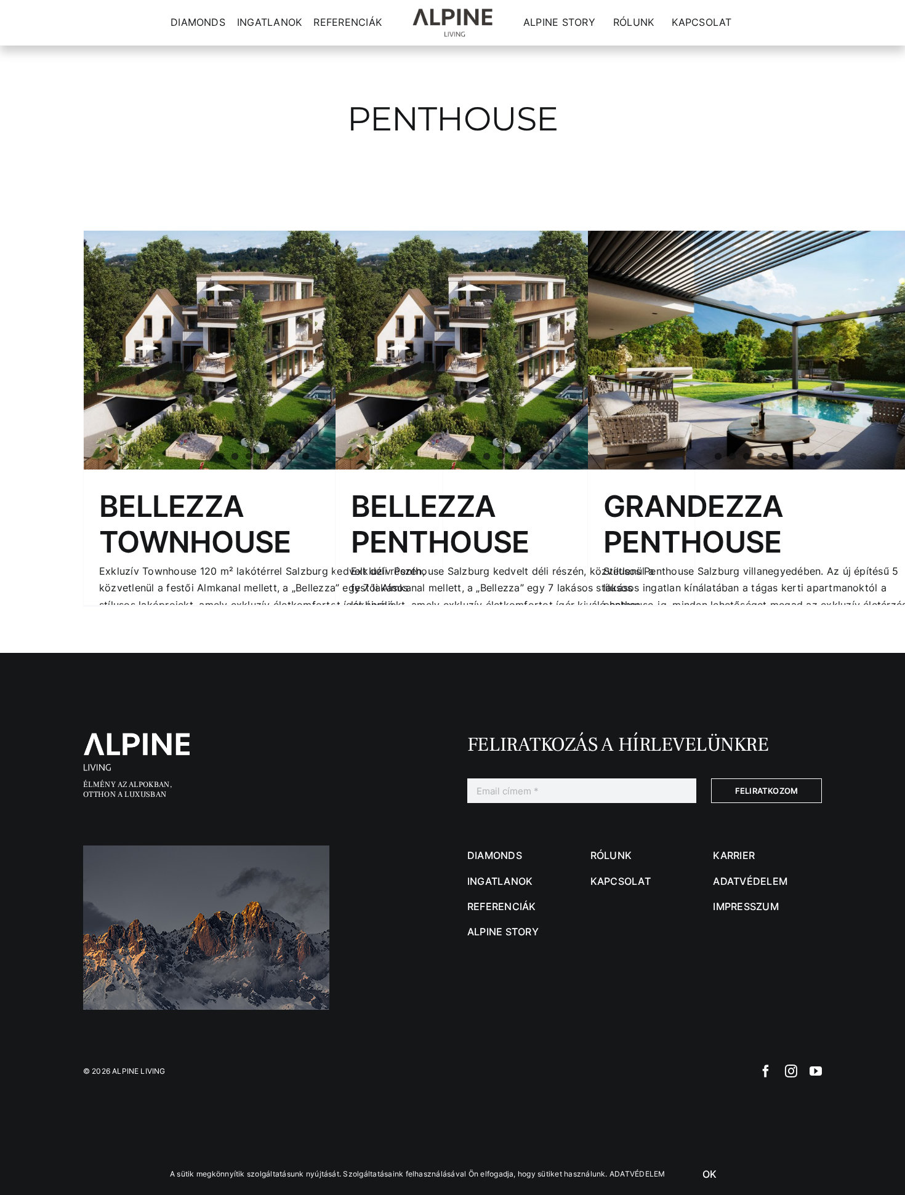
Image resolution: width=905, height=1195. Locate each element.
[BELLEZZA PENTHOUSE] (515, 350)
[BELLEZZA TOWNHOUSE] (263, 350)
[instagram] (791, 1071)
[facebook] (766, 1071)
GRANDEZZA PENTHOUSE (693, 524)
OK (709, 1174)
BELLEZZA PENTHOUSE (440, 524)
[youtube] (816, 1071)
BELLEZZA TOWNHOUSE (195, 524)
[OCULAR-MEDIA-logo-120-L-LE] (144, 738)
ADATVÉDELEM (637, 1173)
